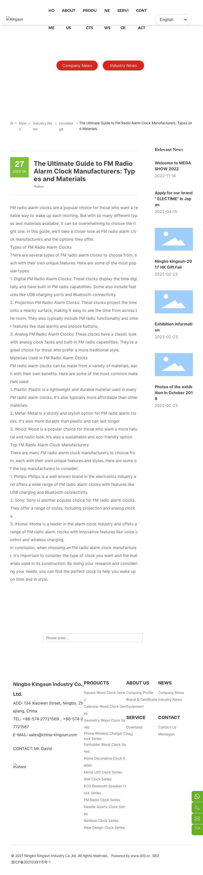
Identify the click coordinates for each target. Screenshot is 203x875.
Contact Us (167, 727)
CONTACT (169, 717)
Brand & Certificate (141, 699)
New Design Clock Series (104, 827)
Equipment (135, 706)
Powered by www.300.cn (130, 856)
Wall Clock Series (97, 779)
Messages (166, 734)
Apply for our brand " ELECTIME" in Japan (174, 198)
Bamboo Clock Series (101, 820)
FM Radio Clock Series (102, 800)
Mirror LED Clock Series (103, 772)
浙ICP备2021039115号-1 (31, 862)
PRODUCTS (96, 682)
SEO (155, 856)
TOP (197, 828)
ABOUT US (137, 682)
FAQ (129, 734)
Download (134, 727)
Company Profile (139, 692)
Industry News (42, 126)
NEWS (165, 682)
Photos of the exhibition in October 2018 (174, 392)
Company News (171, 692)
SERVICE (136, 717)
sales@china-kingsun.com (53, 734)
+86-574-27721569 (41, 718)
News (22, 126)
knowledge (66, 126)
